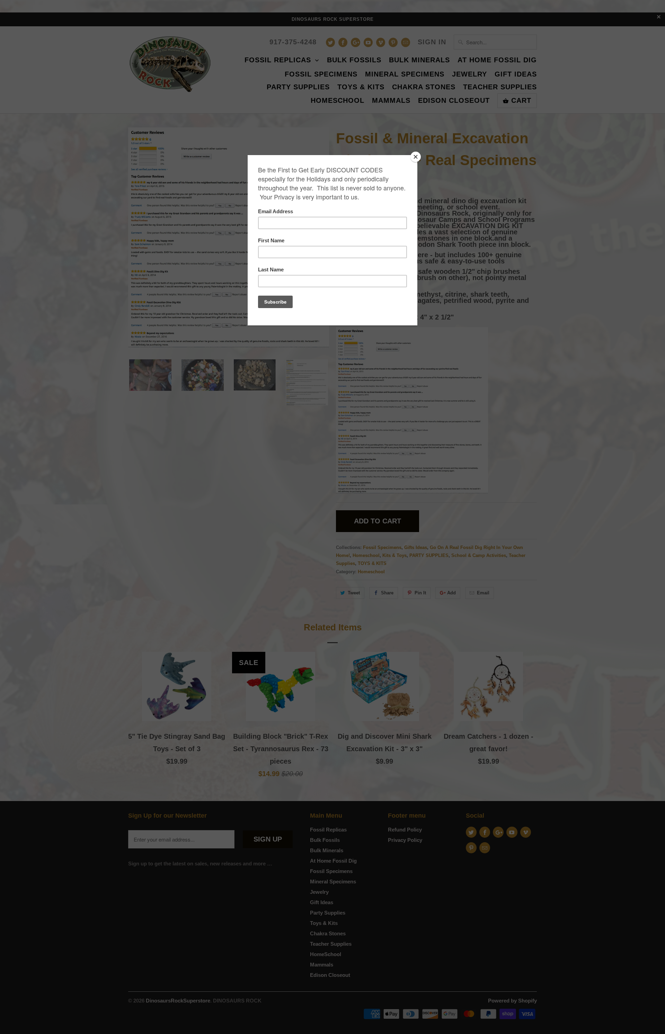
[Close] (415, 157)
